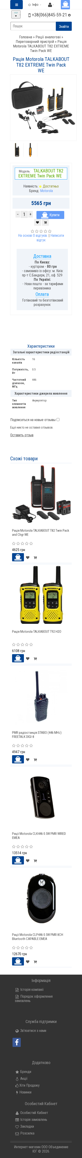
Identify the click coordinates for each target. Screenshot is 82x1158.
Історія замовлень (33, 1119)
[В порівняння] (45, 222)
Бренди (25, 1072)
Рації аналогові (48, 37)
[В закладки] (37, 222)
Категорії (19, 8)
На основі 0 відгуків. (33, 235)
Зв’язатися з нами (32, 1030)
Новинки (25, 1092)
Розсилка (26, 1133)
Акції (23, 1078)
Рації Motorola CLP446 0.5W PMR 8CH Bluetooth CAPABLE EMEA (37, 937)
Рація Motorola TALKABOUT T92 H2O (36, 632)
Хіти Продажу (29, 1085)
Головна (25, 37)
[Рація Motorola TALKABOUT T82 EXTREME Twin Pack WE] (17, 150)
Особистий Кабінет (33, 1113)
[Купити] (18, 557)
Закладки (26, 1126)
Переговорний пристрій (35, 41)
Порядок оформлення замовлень (34, 998)
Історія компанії (31, 989)
